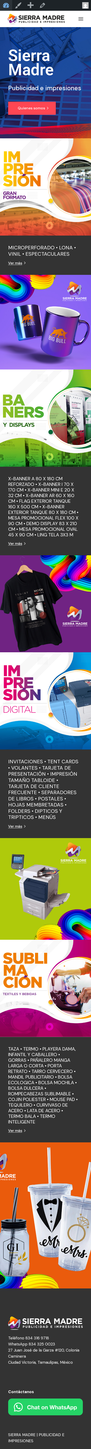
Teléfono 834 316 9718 (28, 1338)
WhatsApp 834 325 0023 (31, 1344)
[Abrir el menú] (81, 19)
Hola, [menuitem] (85, 5)
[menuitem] (30, 5)
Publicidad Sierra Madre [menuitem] (6, 5)
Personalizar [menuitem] (18, 5)
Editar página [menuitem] (42, 5)
